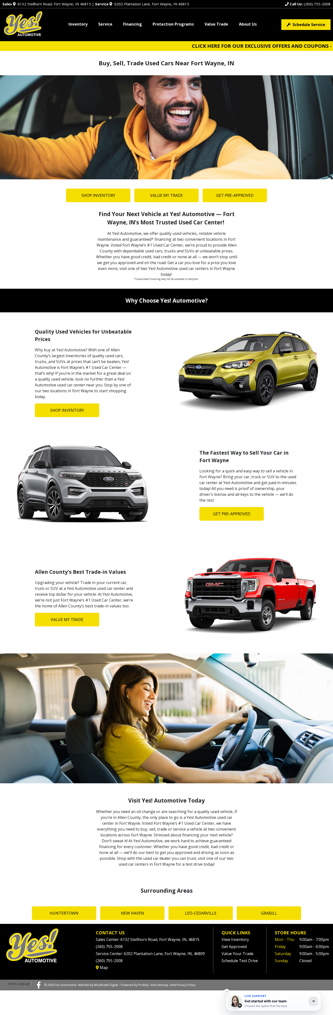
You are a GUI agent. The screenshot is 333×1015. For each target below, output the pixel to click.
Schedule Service (308, 24)
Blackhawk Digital (106, 985)
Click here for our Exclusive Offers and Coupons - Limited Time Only (233, 46)
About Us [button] (248, 24)
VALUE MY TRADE (166, 195)
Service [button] (105, 24)
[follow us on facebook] (39, 984)
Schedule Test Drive (240, 960)
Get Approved (234, 946)
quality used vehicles (178, 233)
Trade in (88, 582)
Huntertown (64, 913)
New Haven (132, 913)
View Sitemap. (159, 985)
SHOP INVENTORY (98, 195)
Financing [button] (132, 24)
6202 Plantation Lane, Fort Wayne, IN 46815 (142, 3)
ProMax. (143, 985)
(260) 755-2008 (310, 3)
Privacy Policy (186, 985)
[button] (227, 992)
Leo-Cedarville (200, 913)
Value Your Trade (238, 953)
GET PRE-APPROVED (235, 195)
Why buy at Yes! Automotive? (61, 350)
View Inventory (235, 939)
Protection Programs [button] (173, 24)
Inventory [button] (78, 24)
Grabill (269, 913)
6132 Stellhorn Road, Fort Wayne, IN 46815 (46, 3)
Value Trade (216, 24)
